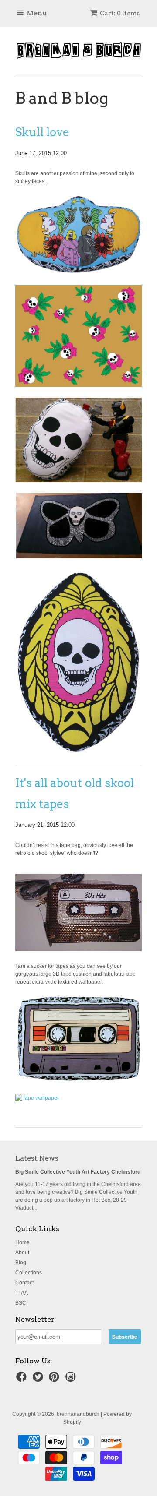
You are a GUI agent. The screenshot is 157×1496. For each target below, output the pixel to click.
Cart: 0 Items (120, 13)
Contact (24, 1283)
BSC (20, 1303)
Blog (20, 1263)
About (22, 1252)
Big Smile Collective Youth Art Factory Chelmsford (77, 1172)
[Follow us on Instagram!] (71, 1379)
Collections (28, 1273)
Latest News (36, 1158)
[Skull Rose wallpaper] (78, 385)
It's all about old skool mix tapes (74, 793)
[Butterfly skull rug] (78, 557)
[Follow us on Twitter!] (39, 1379)
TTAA (21, 1293)
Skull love (42, 132)
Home (22, 1242)
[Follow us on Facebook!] (22, 1379)
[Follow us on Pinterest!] (55, 1379)
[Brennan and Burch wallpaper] (37, 1098)
